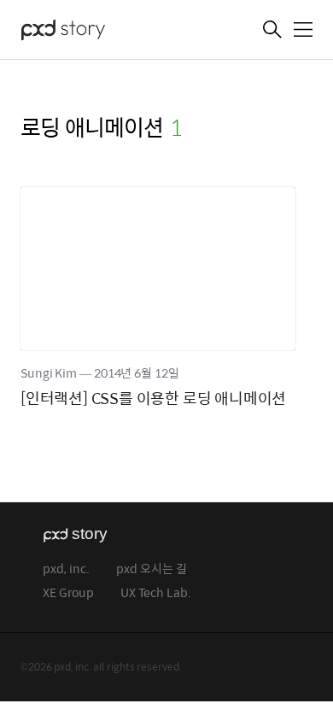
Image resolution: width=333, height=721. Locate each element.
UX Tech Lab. (155, 593)
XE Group (68, 593)
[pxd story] (105, 31)
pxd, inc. (66, 569)
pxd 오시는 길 (151, 569)
